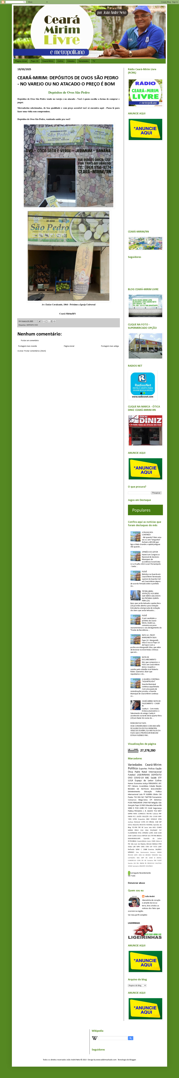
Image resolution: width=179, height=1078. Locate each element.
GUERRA (149, 794)
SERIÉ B (152, 858)
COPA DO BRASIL (147, 822)
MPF (160, 816)
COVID (155, 816)
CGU (141, 830)
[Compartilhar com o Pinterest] (54, 321)
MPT (142, 858)
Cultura (155, 814)
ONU (147, 830)
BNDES (159, 836)
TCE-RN (134, 827)
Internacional (155, 772)
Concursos (132, 800)
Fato (160, 855)
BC (142, 827)
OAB (156, 822)
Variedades (84, 61)
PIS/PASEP (153, 830)
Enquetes (141, 819)
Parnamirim (157, 797)
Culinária (150, 860)
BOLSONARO (156, 789)
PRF (160, 814)
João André (150, 896)
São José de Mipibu (138, 844)
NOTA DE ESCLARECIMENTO (149, 658)
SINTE (136, 855)
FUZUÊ (144, 572)
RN (146, 858)
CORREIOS (141, 814)
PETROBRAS (132, 841)
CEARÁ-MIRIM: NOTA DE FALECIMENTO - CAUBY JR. (151, 703)
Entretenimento (134, 792)
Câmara (135, 786)
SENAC (130, 866)
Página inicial (21, 61)
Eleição (159, 786)
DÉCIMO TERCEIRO (151, 855)
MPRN (130, 814)
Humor (130, 784)
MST (160, 811)
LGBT (160, 847)
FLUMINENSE (132, 833)
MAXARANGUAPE (134, 838)
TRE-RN (149, 814)
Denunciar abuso (136, 883)
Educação (148, 792)
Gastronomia (145, 852)
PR (145, 863)
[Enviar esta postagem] (39, 321)
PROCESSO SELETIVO (154, 863)
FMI (155, 860)
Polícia (151, 768)
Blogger (132, 1060)
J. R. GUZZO (148, 811)
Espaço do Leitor (144, 780)
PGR (149, 803)
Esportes (143, 768)
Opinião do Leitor (152, 838)
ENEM (130, 816)
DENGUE (154, 819)
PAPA (135, 814)
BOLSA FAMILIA (152, 844)
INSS (144, 805)
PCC (134, 816)
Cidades (71, 61)
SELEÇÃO (145, 816)
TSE (135, 797)
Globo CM (157, 794)
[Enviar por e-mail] (43, 321)
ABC (147, 778)
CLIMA (134, 836)
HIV (135, 863)
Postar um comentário (30, 341)
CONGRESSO (132, 860)
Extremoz (158, 800)
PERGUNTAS (153, 784)
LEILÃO (139, 816)
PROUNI (130, 855)
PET (129, 786)
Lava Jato (148, 827)
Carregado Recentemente (140, 873)
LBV (134, 847)
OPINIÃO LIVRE (147, 833)
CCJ (144, 855)
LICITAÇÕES (131, 858)
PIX (129, 844)
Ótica (130, 772)
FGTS (155, 847)
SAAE (150, 808)
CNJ (150, 816)
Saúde (153, 778)
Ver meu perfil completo (137, 915)
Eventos (151, 849)
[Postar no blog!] (46, 321)
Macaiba (149, 805)
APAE (140, 855)
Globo (130, 847)
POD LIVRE (139, 808)
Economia (138, 784)
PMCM (142, 863)
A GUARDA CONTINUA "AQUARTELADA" (150, 680)
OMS (142, 847)
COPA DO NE (141, 860)
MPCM (144, 836)
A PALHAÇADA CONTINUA (147, 533)
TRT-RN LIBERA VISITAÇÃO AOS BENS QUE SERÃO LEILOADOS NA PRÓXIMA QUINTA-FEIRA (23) (151, 596)
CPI (151, 800)
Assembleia (143, 786)
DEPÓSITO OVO (32, 325)
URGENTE (142, 866)
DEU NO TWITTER (144, 797)
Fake (137, 852)
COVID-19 (139, 778)
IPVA (139, 833)
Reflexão (131, 849)
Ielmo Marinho (133, 825)
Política (133, 768)
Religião (154, 803)
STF (160, 778)
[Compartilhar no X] (49, 321)
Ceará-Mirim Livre (144, 841)
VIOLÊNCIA (149, 866)
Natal (144, 772)
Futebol (131, 775)
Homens (153, 852)
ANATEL (159, 858)
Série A (159, 841)
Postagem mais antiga (110, 346)
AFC (160, 784)
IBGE (147, 819)
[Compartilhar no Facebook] (51, 321)
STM (147, 847)
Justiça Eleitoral (134, 822)
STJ (146, 808)
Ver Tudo (131, 876)
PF (144, 794)
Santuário (136, 866)
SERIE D (131, 808)
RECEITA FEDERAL (146, 825)
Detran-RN (157, 805)
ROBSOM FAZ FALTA (138, 723)
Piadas (130, 797)
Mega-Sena (143, 800)
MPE (138, 847)
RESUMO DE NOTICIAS (138, 789)
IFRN (160, 819)
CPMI (145, 803)
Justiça (145, 784)
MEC (138, 858)
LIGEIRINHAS (143, 775)
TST (160, 830)
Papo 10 (34, 61)
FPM (160, 844)
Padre (137, 772)
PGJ (138, 863)
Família (130, 863)
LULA (130, 780)
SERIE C (139, 849)
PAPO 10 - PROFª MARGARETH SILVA (149, 636)
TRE (139, 827)
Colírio (60, 61)
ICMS (153, 841)
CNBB (145, 849)
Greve (139, 836)
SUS (149, 836)
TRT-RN (153, 836)
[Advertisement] (145, 184)
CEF (151, 847)
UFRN (135, 819)
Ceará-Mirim (47, 61)
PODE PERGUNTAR (135, 803)
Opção (158, 768)
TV (94, 61)
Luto (141, 794)
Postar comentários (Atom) (35, 351)
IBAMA (159, 852)
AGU (154, 827)
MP (160, 822)
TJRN (129, 819)
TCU (155, 811)
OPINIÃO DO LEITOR (150, 552)
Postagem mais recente (27, 346)
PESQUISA (138, 811)
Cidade (152, 786)
